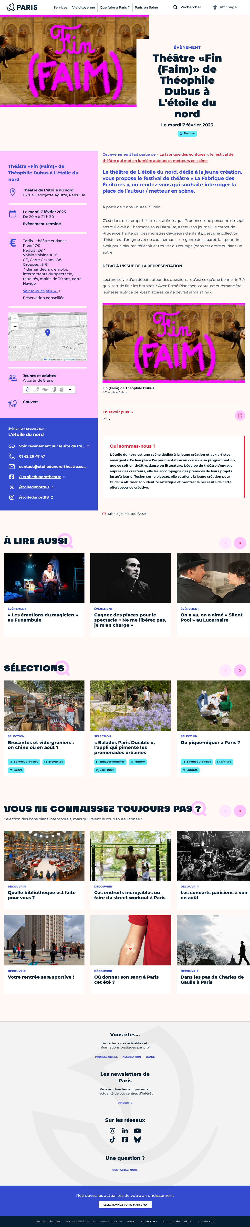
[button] (47, 333)
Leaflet (49, 359)
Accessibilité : (93, 1221)
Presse (131, 1221)
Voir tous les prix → (40, 291)
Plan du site (206, 1221)
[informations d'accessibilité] (49, 389)
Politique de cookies (177, 1221)
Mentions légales (48, 1221)
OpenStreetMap (69, 359)
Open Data (149, 1221)
